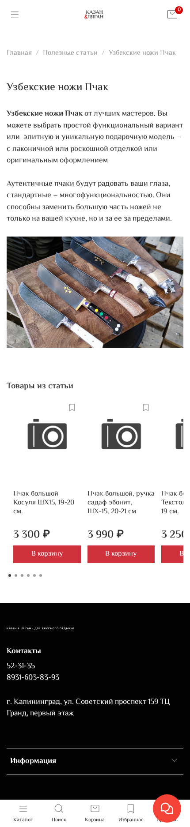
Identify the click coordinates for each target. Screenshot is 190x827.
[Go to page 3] (22, 575)
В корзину (47, 554)
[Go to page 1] (9, 575)
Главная (19, 53)
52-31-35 (21, 666)
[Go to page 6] (40, 575)
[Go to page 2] (16, 575)
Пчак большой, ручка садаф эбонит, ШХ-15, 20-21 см (121, 503)
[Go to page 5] (34, 575)
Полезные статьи (70, 53)
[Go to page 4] (28, 575)
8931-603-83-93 (33, 678)
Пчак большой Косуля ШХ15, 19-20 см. (43, 503)
